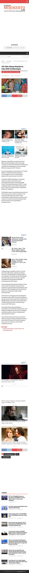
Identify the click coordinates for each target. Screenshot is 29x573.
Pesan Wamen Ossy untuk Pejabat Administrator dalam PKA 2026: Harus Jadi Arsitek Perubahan (18, 562)
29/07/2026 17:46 (12, 535)
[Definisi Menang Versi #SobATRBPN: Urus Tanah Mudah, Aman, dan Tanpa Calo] (4, 515)
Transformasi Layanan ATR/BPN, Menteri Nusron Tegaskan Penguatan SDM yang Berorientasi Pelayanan (18, 533)
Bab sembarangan (9, 454)
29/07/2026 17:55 (12, 518)
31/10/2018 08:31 (5, 75)
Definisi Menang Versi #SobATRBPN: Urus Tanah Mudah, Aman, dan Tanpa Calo (18, 515)
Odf (17, 454)
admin (12, 75)
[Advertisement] (14, 28)
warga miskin (6, 457)
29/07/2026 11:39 (12, 545)
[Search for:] (15, 56)
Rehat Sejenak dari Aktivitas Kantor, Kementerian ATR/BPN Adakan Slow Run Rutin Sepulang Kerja (17, 524)
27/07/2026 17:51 (12, 564)
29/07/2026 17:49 (12, 526)
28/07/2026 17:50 (12, 555)
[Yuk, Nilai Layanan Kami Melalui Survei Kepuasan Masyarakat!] (4, 508)
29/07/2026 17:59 (12, 509)
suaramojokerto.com (21, 571)
